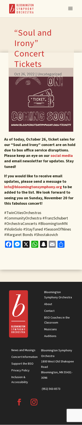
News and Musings (23, 350)
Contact (49, 311)
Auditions (50, 336)
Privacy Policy (20, 370)
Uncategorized (49, 73)
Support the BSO (22, 363)
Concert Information (24, 357)
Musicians (50, 329)
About (48, 304)
